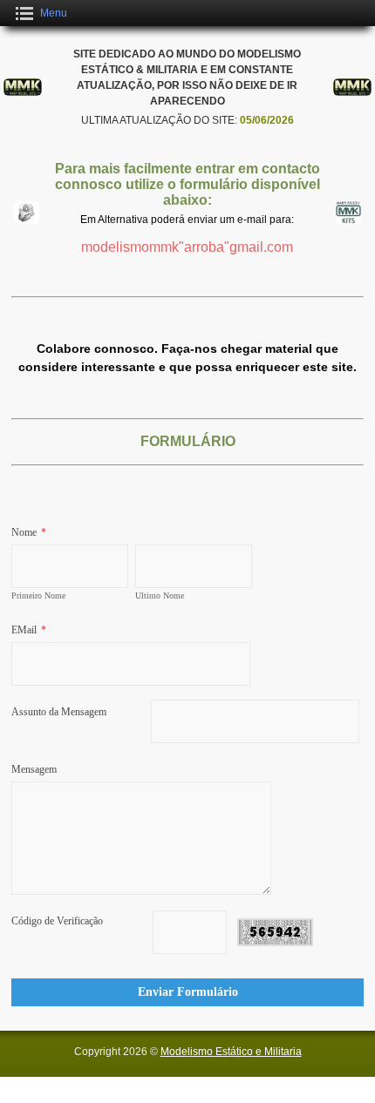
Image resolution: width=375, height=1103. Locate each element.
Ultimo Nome (159, 595)
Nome (28, 532)
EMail (28, 630)
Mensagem (34, 769)
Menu (53, 13)
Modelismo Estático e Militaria (231, 1051)
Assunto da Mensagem (58, 712)
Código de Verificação (57, 921)
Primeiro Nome (38, 595)
